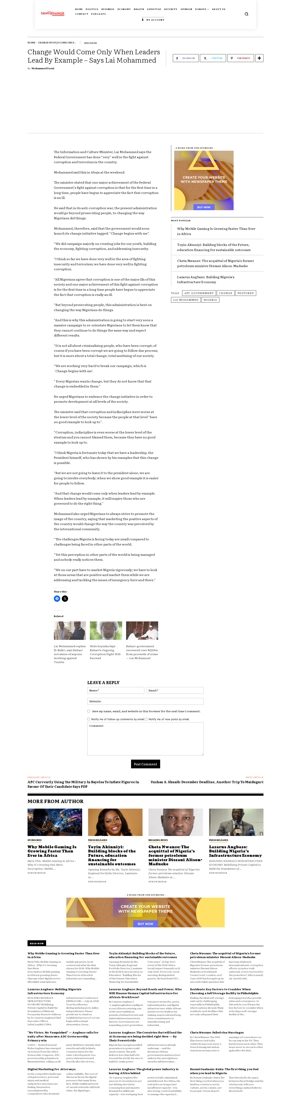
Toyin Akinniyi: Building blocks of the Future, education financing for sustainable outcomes (214, 247)
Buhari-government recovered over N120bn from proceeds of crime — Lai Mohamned (142, 652)
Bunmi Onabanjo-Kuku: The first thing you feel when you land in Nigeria (224, 1071)
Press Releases (97, 840)
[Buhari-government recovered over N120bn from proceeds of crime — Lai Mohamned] (142, 630)
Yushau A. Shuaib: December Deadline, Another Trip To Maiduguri (206, 781)
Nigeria (210, 300)
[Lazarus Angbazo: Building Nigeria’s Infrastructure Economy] (236, 822)
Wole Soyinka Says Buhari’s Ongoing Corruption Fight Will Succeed (105, 652)
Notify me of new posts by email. (169, 719)
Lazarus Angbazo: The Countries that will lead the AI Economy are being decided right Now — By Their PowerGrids (145, 1036)
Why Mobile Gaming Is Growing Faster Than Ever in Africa (52, 851)
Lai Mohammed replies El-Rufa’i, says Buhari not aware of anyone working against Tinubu (70, 654)
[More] (259, 58)
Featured (246, 293)
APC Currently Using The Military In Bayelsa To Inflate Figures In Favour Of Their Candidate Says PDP (83, 784)
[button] (246, 14)
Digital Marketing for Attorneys (52, 1069)
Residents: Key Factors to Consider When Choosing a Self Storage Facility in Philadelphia (224, 991)
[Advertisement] (145, 103)
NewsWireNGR (37, 872)
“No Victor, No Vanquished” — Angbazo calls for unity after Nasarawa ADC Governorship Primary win (63, 1036)
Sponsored (35, 840)
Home (31, 42)
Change (225, 293)
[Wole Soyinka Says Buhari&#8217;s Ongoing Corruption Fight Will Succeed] (106, 630)
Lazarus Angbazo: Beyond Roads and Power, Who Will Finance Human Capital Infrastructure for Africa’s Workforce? (145, 993)
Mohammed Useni (42, 68)
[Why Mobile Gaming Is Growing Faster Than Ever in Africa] (55, 822)
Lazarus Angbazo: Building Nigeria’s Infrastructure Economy (205, 279)
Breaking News (158, 840)
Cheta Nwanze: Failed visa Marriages (216, 1032)
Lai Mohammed (186, 300)
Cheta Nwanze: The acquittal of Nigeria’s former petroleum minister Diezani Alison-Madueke (215, 263)
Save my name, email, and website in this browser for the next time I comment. (146, 711)
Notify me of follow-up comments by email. (118, 719)
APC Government (199, 293)
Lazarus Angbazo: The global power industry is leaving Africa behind (144, 1071)
